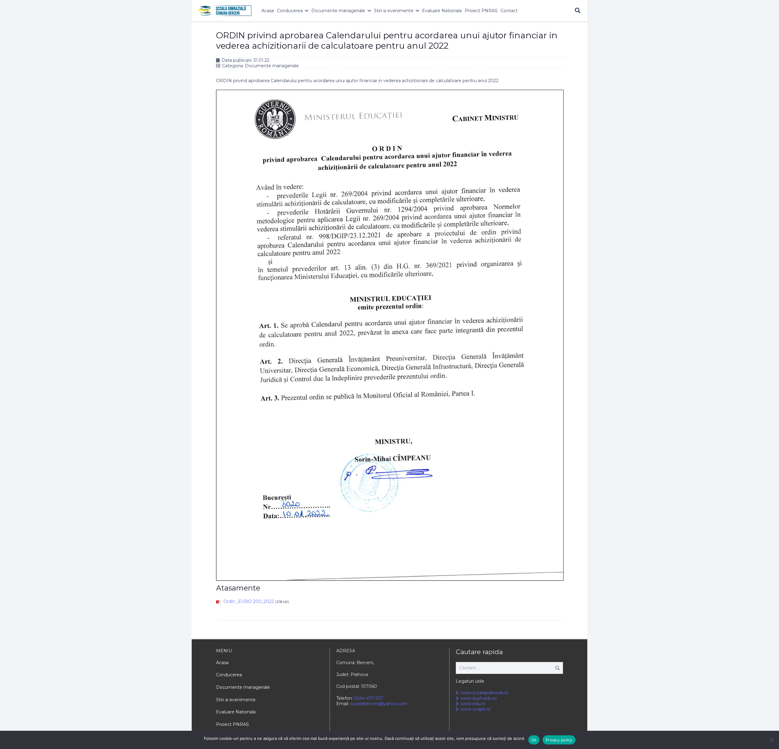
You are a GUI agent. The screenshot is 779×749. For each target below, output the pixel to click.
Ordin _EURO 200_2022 (248, 601)
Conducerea (229, 675)
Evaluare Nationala (236, 712)
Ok (534, 739)
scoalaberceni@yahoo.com (378, 703)
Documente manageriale (272, 65)
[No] (771, 740)
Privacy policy (559, 739)
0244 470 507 (368, 698)
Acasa (222, 662)
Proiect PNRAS (232, 724)
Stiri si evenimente (236, 699)
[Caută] (577, 10)
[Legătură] (225, 10)
